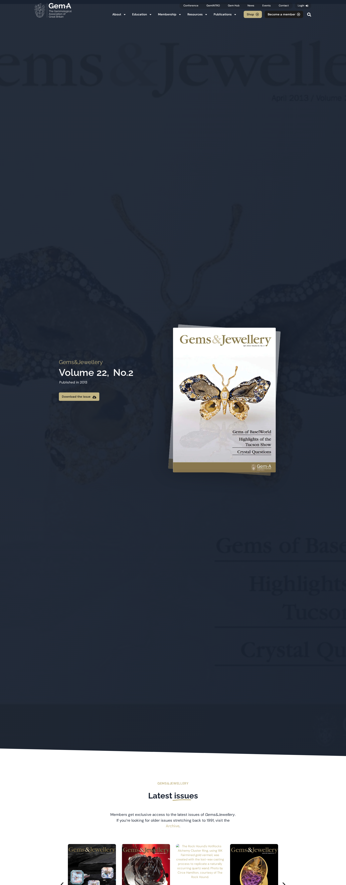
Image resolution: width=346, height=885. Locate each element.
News (250, 5)
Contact (284, 5)
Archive (172, 825)
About (116, 14)
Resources (195, 14)
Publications (223, 14)
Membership (167, 14)
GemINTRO (213, 5)
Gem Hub (233, 5)
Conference (190, 5)
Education (139, 14)
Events (266, 5)
